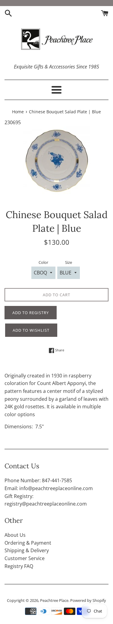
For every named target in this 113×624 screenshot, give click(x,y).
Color (43, 262)
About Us (15, 535)
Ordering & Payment (28, 542)
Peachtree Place (54, 600)
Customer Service (25, 558)
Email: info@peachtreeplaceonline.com (49, 488)
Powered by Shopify (88, 600)
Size (68, 262)
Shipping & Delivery (27, 550)
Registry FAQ (19, 566)
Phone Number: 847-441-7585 (38, 480)
